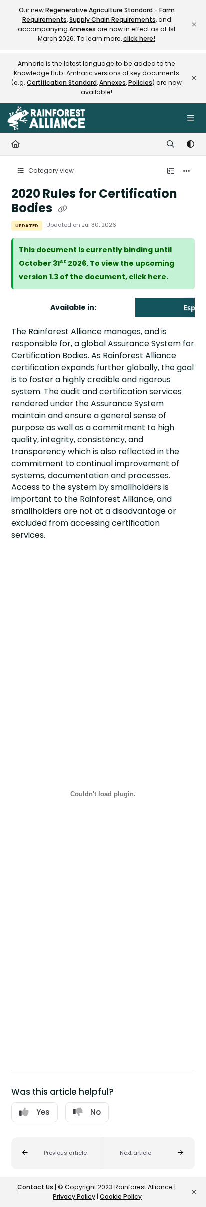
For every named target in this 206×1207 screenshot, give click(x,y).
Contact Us (36, 1187)
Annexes (83, 29)
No (95, 1112)
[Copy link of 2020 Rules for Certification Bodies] (63, 209)
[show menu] (190, 118)
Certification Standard (62, 82)
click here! (140, 38)
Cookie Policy (121, 1196)
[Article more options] (187, 171)
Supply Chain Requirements (113, 19)
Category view (50, 170)
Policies (140, 82)
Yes (43, 1112)
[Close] (194, 25)
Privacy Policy (74, 1196)
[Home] (46, 118)
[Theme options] (190, 144)
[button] (58, 1153)
